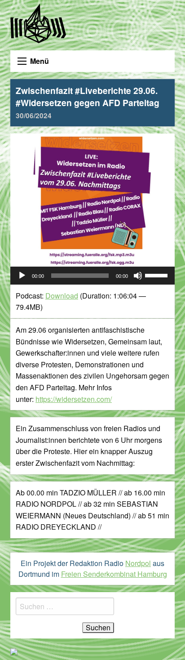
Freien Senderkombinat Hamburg (114, 574)
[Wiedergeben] (22, 275)
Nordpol (138, 563)
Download (61, 295)
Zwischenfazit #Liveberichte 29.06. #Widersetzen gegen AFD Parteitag (87, 102)
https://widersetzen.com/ (73, 399)
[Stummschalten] (137, 275)
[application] (92, 276)
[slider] (157, 275)
